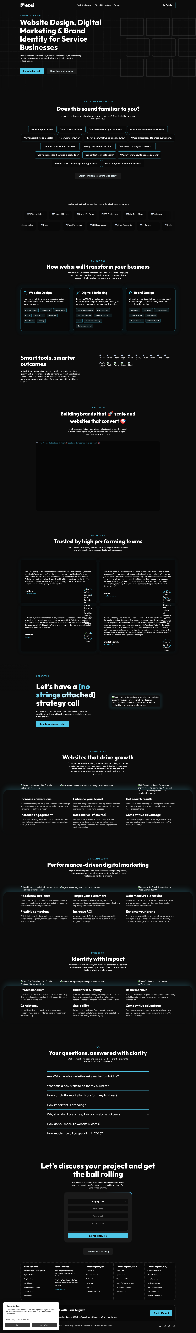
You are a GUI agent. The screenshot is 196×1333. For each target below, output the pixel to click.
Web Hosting (28, 1296)
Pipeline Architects (92, 1291)
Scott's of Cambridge (123, 1287)
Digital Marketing (103, 5)
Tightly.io (89, 1287)
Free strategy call (31, 71)
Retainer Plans (28, 1291)
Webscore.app (91, 1275)
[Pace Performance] (112, 565)
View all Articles (60, 1289)
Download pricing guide (62, 71)
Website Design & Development (34, 1271)
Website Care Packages (32, 1287)
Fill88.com (120, 1291)
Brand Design (28, 1283)
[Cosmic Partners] (33, 565)
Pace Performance (153, 1279)
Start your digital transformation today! (98, 176)
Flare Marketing (152, 1275)
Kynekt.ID (119, 1275)
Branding (118, 5)
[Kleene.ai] (33, 611)
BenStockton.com (153, 1283)
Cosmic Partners (153, 1271)
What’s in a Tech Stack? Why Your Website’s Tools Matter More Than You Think (66, 1282)
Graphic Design (29, 1279)
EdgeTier (89, 1271)
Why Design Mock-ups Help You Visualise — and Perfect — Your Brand (65, 1273)
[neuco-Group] (112, 611)
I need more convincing (98, 1251)
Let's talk (167, 5)
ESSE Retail (120, 1271)
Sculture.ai (89, 1283)
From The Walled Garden (125, 1283)
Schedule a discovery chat (52, 724)
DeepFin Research (153, 1296)
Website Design (84, 5)
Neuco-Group (152, 1291)
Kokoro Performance (154, 1287)
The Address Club (122, 1279)
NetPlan (88, 1279)
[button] (98, 1076)
